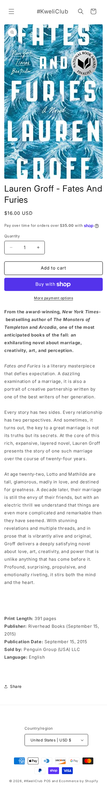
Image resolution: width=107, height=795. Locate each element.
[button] (11, 11)
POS (47, 781)
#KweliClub (33, 781)
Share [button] (16, 686)
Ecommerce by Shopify (78, 781)
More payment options (53, 298)
